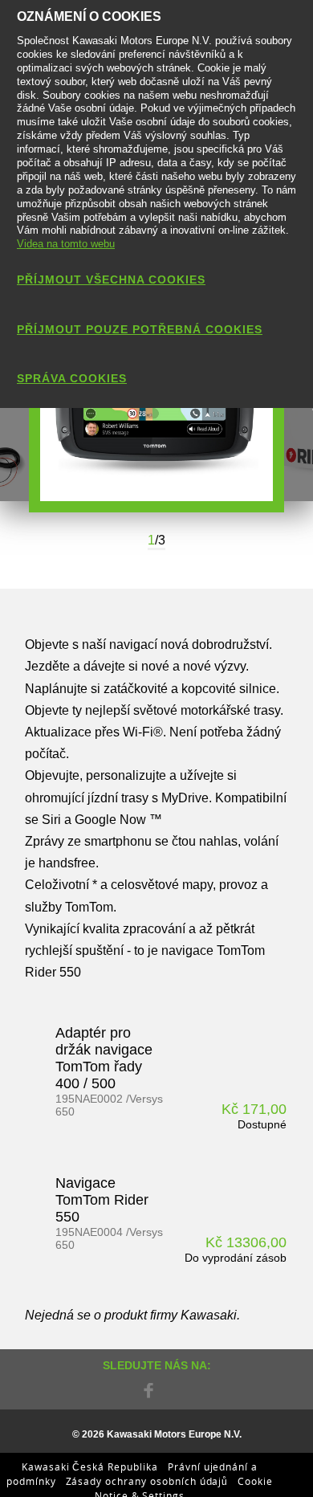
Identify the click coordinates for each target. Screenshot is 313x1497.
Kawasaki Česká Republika (90, 1466)
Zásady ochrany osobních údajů (147, 1481)
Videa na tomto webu (66, 244)
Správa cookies (72, 378)
